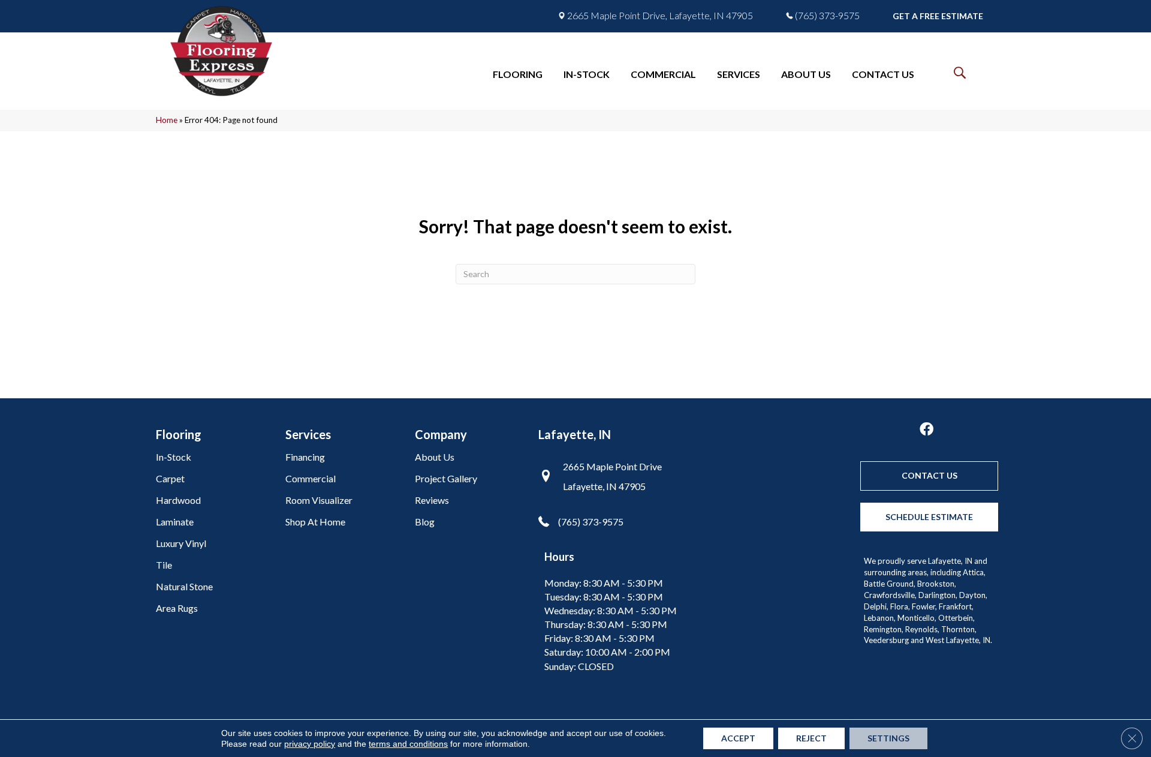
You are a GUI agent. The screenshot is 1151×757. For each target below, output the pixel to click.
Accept (738, 738)
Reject (811, 738)
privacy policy (309, 744)
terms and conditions (408, 744)
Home (166, 120)
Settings (888, 738)
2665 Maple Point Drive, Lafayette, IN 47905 (660, 15)
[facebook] (926, 429)
